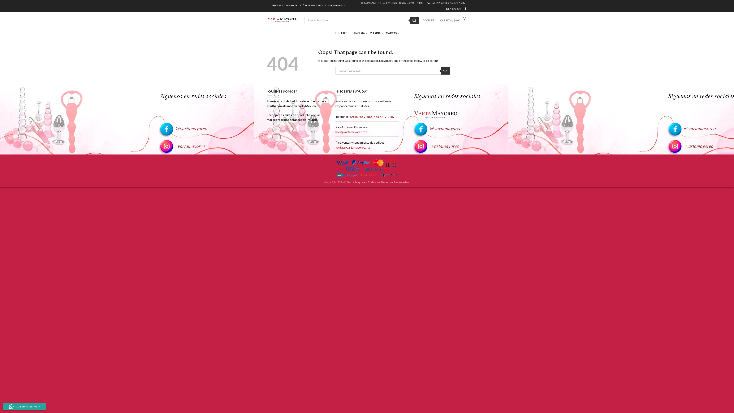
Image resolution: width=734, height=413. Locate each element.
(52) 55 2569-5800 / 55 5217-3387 (371, 116)
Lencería (358, 33)
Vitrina (375, 33)
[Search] (414, 20)
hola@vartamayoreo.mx (351, 132)
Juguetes (341, 33)
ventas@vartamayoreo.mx (352, 147)
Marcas (391, 33)
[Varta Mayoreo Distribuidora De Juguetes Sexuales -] (282, 20)
